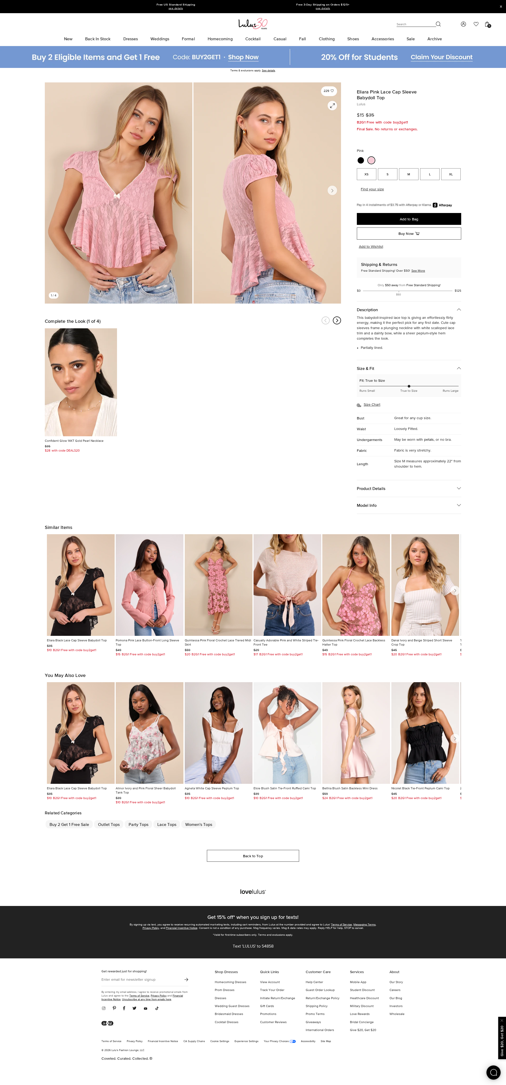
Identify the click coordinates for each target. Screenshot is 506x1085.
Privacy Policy (151, 928)
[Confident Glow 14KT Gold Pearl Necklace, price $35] (81, 382)
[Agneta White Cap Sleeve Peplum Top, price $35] (218, 733)
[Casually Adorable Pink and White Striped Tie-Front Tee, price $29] (287, 585)
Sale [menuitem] (411, 38)
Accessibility (308, 1041)
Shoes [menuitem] (353, 38)
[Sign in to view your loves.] (476, 24)
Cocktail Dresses (227, 1022)
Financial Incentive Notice (181, 928)
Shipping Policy (317, 1006)
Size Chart (372, 405)
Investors (396, 1006)
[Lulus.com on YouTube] (145, 1009)
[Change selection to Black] (361, 160)
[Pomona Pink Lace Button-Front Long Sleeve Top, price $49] (149, 585)
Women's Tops (198, 824)
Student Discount (362, 990)
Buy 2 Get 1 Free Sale (69, 824)
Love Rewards (360, 1014)
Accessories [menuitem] (383, 38)
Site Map (326, 1041)
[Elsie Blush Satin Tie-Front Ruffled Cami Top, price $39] (287, 733)
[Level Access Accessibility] (109, 1024)
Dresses (220, 998)
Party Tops (138, 824)
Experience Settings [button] (247, 1041)
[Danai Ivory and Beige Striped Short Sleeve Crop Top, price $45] (425, 585)
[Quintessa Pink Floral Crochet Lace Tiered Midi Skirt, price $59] (218, 585)
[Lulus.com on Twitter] (134, 1009)
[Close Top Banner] (501, 6)
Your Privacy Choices (277, 1041)
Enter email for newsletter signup (128, 980)
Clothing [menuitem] (327, 38)
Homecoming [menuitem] (220, 38)
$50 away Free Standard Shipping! (409, 285)
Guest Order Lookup (320, 990)
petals (429, 440)
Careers (395, 990)
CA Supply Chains (194, 1041)
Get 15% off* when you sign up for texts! (253, 917)
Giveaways (313, 1022)
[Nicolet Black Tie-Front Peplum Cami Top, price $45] (425, 733)
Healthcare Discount (364, 998)
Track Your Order (272, 990)
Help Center (314, 982)
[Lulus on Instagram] (105, 1009)
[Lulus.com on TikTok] (157, 1009)
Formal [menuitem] (188, 38)
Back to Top (253, 856)
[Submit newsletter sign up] (186, 979)
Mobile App (358, 982)
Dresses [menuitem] (130, 38)
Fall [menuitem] (302, 38)
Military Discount (362, 1006)
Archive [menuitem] (434, 38)
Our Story (396, 982)
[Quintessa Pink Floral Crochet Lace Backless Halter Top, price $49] (356, 585)
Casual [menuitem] (280, 38)
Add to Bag (409, 219)
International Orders (320, 1030)
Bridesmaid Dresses (229, 1014)
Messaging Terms (364, 924)
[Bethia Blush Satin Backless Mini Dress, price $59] (356, 733)
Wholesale (397, 1014)
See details (268, 70)
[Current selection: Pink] (371, 160)
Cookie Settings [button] (219, 1041)
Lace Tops (166, 824)
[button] (329, 91)
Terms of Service (341, 924)
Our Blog (396, 998)
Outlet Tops (109, 824)
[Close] (502, 1020)
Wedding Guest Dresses (232, 1006)
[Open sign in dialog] (463, 24)
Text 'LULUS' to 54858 (253, 946)
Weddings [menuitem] (159, 38)
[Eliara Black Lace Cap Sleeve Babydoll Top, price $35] (81, 585)
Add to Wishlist (371, 247)
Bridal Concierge (362, 1022)
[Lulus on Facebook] (124, 1009)
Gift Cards (267, 1006)
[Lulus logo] (253, 23)
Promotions (268, 1014)
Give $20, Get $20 (363, 1030)
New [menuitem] (68, 38)
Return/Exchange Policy (322, 998)
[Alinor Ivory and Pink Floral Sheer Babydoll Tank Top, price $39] (149, 733)
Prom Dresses (225, 990)
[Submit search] (438, 24)
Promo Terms (315, 1014)
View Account (270, 982)
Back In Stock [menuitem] (97, 38)
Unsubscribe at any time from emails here (146, 999)
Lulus (361, 104)
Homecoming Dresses (230, 982)
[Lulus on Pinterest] (114, 1009)
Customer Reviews (273, 1022)
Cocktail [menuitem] (253, 38)
